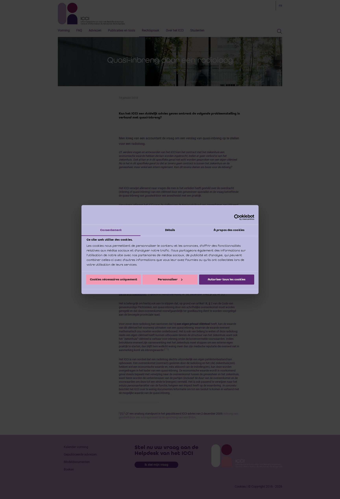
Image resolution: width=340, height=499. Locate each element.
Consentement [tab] (111, 230)
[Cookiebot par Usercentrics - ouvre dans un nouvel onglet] (237, 217)
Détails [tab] (170, 230)
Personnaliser (168, 279)
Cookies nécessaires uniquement (113, 279)
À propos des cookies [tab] (229, 230)
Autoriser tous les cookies (226, 279)
